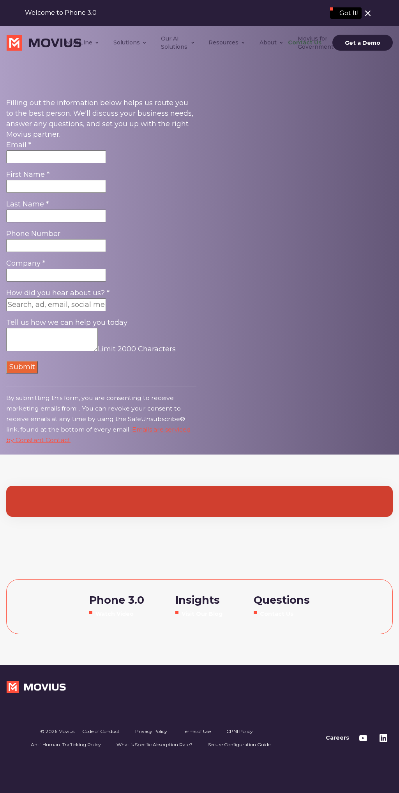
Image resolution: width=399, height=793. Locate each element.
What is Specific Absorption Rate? (154, 744)
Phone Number (33, 233)
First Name (27, 174)
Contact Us (276, 614)
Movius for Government (316, 42)
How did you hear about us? (57, 293)
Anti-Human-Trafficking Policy (66, 744)
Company (25, 263)
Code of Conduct (101, 731)
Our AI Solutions (174, 42)
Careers (337, 737)
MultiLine (78, 42)
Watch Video (114, 614)
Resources (223, 42)
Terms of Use (197, 731)
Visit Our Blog (202, 614)
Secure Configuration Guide (239, 744)
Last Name (27, 204)
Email (18, 145)
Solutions (126, 42)
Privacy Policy (151, 731)
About (268, 42)
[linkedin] (383, 738)
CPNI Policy (239, 731)
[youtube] (363, 738)
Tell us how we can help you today (66, 322)
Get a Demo (362, 42)
